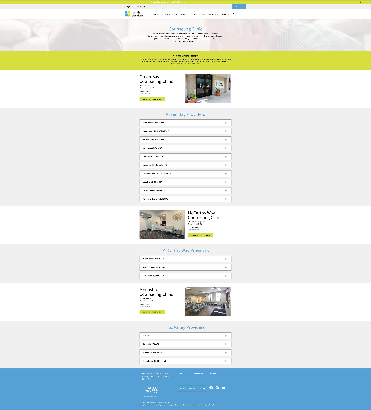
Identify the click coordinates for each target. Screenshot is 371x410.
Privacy (213, 373)
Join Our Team (213, 14)
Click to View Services (152, 99)
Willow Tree (184, 14)
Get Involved (165, 14)
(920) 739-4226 (145, 306)
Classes (202, 14)
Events (194, 14)
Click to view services (152, 312)
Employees (128, 7)
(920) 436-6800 (145, 94)
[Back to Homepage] (134, 14)
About (175, 14)
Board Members (140, 7)
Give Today (239, 7)
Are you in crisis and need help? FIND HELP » (168, 2)
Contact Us (225, 14)
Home (180, 373)
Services (155, 14)
